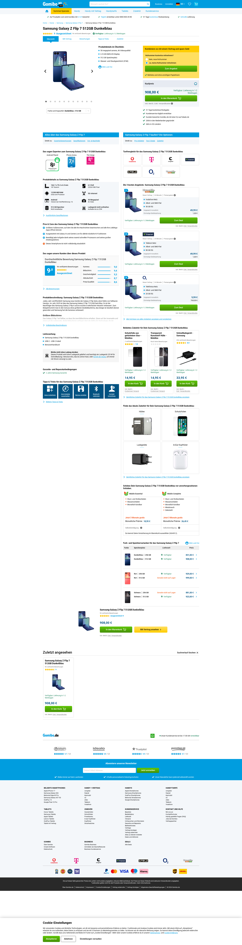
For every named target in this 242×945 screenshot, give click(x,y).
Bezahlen (128, 812)
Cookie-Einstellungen (103, 887)
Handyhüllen (88, 812)
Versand (128, 819)
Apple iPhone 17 (49, 791)
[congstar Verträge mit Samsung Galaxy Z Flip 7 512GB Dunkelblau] (171, 159)
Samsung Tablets (50, 814)
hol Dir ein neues (99, 357)
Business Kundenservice (92, 849)
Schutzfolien (88, 814)
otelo (86, 800)
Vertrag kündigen (131, 830)
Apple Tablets (48, 816)
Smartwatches (89, 823)
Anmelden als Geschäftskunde (94, 847)
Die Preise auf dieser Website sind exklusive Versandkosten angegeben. (155, 881)
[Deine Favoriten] (190, 4)
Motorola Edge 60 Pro (51, 795)
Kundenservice (152, 11)
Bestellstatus (129, 814)
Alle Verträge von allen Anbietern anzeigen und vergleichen (148, 319)
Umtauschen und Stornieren (134, 821)
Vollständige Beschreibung (56, 325)
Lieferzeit (128, 816)
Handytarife (111, 11)
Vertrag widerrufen (131, 832)
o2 (85, 798)
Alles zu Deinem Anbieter (133, 835)
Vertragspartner (171, 821)
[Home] (47, 11)
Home (45, 23)
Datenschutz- (155, 933)
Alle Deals (128, 844)
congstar (87, 791)
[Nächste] (91, 71)
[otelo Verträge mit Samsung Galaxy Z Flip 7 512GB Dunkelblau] (132, 172)
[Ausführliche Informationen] (175, 195)
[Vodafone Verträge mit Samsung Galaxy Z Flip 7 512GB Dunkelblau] (132, 159)
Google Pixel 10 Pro (50, 802)
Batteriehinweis (130, 826)
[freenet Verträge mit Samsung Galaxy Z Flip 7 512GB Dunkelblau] (190, 159)
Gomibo (47, 842)
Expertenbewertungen (62, 141)
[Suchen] (148, 4)
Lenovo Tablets (49, 819)
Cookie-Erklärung (171, 933)
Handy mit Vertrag (93, 11)
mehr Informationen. (144, 883)
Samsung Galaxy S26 (51, 793)
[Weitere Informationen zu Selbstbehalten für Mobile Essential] (141, 528)
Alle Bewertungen (52, 289)
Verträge (128, 828)
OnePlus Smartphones (132, 795)
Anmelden (169, 4)
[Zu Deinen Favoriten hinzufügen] (195, 83)
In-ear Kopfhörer (89, 819)
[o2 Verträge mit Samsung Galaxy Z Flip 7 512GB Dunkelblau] (152, 172)
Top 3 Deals (150, 141)
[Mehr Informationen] (172, 104)
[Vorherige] (45, 71)
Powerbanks (88, 816)
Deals (127, 842)
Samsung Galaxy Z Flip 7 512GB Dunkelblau (101, 23)
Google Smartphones (132, 800)
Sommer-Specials (61, 11)
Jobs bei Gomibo (171, 819)
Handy (77, 11)
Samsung (60, 23)
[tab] (46, 101)
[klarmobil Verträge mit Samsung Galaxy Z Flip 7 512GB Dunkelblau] (171, 172)
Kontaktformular (171, 814)
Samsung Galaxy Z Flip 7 (74, 23)
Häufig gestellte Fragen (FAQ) (176, 816)
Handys (128, 788)
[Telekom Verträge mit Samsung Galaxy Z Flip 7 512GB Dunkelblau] (152, 159)
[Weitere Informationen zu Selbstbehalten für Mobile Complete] (179, 528)
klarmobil (87, 795)
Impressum (90, 887)
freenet (86, 793)
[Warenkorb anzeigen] (196, 4)
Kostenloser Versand (132, 391)
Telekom (87, 802)
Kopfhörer (87, 821)
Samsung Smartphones (133, 793)
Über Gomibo (48, 844)
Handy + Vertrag (92, 788)
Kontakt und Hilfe (174, 809)
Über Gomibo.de (67, 887)
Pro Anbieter (139, 141)
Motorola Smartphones (133, 798)
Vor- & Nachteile (93, 141)
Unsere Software (49, 847)
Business (88, 842)
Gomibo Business (90, 844)
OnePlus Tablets (49, 821)
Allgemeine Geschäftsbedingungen (153, 887)
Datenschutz (48, 849)
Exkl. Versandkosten (191, 226)
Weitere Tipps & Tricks (54, 402)
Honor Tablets (48, 812)
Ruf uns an (169, 812)
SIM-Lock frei (107, 67)
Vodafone (87, 804)
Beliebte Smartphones (54, 788)
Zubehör (137, 11)
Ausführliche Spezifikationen (57, 215)
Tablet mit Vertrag (50, 823)
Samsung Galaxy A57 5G (52, 798)
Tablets (125, 11)
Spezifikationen (79, 141)
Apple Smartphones (132, 791)
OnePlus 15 (48, 800)
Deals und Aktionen (131, 837)
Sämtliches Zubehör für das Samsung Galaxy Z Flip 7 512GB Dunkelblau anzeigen (157, 397)
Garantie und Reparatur (133, 823)
